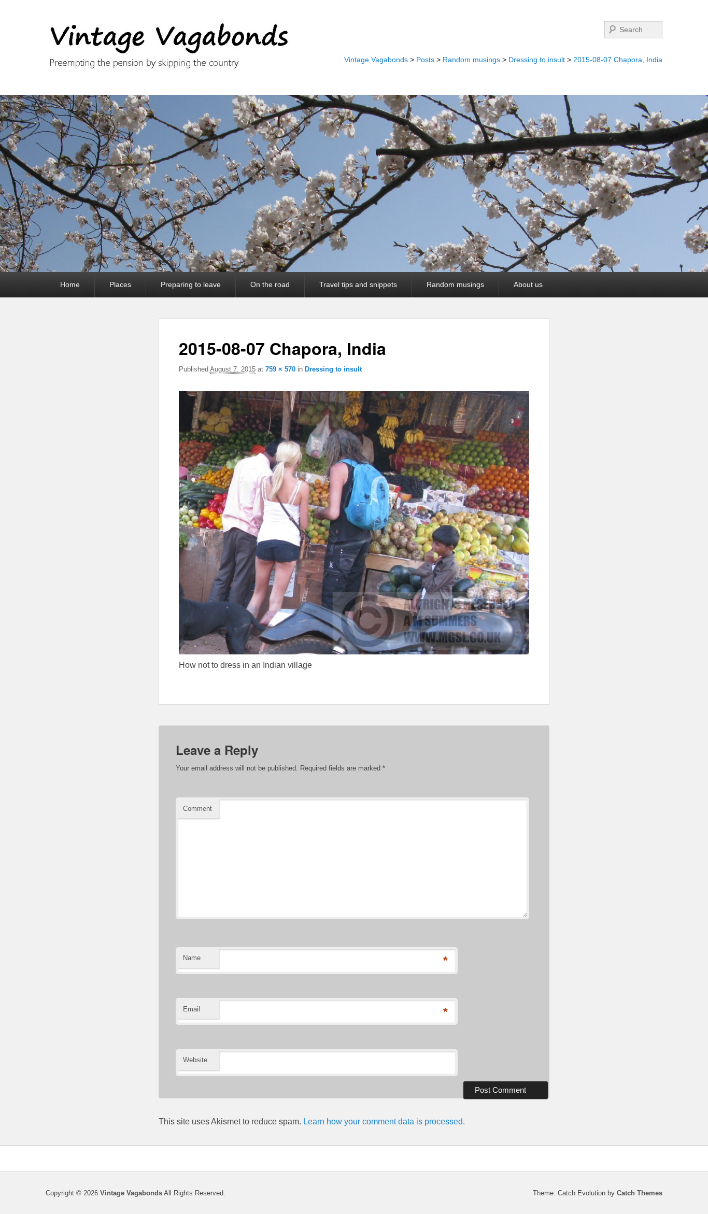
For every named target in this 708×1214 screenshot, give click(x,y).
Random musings (471, 59)
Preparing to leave (191, 284)
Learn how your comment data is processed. (384, 1121)
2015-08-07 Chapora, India (617, 59)
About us (528, 284)
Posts (425, 59)
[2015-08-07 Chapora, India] (354, 651)
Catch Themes (639, 1193)
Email (191, 1009)
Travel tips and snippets (358, 284)
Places (120, 284)
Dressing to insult (536, 59)
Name (192, 958)
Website (195, 1060)
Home (70, 284)
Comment (197, 808)
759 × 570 (280, 369)
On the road (270, 284)
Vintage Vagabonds (376, 59)
